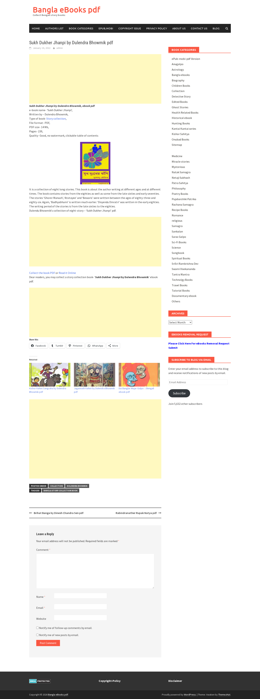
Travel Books (179, 285)
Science (176, 247)
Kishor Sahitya (180, 134)
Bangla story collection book (60, 490)
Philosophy (179, 188)
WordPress (190, 694)
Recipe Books (180, 210)
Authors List (54, 28)
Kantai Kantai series (184, 128)
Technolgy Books (182, 279)
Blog (216, 28)
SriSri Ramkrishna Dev (185, 263)
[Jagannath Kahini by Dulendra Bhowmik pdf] (94, 374)
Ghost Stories (180, 107)
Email (40, 607)
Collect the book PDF (42, 273)
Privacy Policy (156, 28)
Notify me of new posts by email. (59, 635)
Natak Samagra (181, 172)
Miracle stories (181, 161)
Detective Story (181, 96)
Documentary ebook (184, 296)
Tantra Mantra (180, 274)
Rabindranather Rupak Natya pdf (136, 513)
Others (176, 301)
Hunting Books (181, 123)
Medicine (177, 156)
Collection (56, 486)
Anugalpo (177, 64)
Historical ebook (182, 118)
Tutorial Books (181, 290)
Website (41, 618)
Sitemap (177, 144)
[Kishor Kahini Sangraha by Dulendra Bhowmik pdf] (49, 374)
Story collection (56, 118)
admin (59, 48)
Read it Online (67, 273)
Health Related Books (185, 112)
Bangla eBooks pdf (66, 9)
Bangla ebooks (181, 75)
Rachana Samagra (182, 204)
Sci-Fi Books (179, 242)
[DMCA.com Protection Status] (40, 681)
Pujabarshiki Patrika (184, 199)
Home (36, 28)
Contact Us (199, 28)
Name (40, 597)
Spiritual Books (181, 258)
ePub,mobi (106, 28)
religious (177, 220)
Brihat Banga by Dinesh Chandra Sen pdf (58, 513)
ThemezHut (224, 694)
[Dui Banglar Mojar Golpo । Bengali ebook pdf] (139, 374)
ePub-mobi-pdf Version (186, 59)
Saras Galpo (179, 236)
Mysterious (178, 167)
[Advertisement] (95, 79)
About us (179, 28)
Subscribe (179, 393)
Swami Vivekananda (183, 269)
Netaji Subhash (181, 177)
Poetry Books (180, 193)
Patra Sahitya (180, 183)
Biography (178, 80)
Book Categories (81, 28)
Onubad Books (180, 139)
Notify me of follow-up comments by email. (65, 628)
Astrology (178, 69)
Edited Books (180, 101)
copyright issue (129, 28)
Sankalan (177, 231)
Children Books (181, 85)
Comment (43, 549)
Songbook (178, 253)
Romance (177, 215)
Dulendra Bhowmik (77, 486)
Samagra (177, 226)
